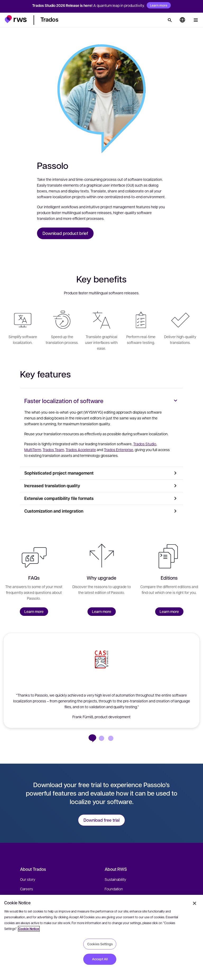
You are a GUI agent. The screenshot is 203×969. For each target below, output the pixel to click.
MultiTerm (32, 449)
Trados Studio (144, 443)
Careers (26, 888)
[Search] (169, 20)
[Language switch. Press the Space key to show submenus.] (182, 20)
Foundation (114, 888)
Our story (27, 879)
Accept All (100, 959)
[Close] (194, 903)
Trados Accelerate (81, 449)
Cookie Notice (29, 929)
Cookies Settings (100, 944)
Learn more (158, 5)
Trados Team (53, 449)
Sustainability (115, 879)
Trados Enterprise (118, 449)
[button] (15, 19)
